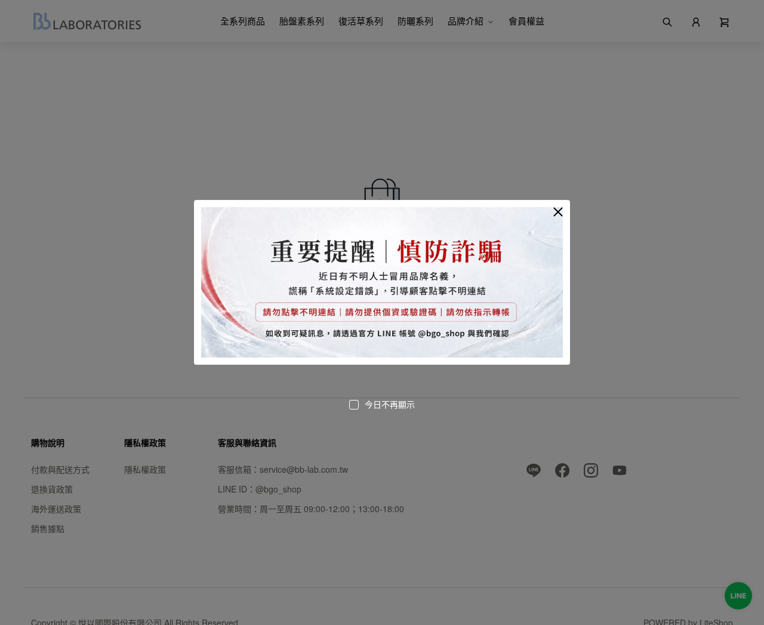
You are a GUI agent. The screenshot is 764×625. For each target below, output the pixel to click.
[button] (558, 212)
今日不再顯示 (390, 404)
